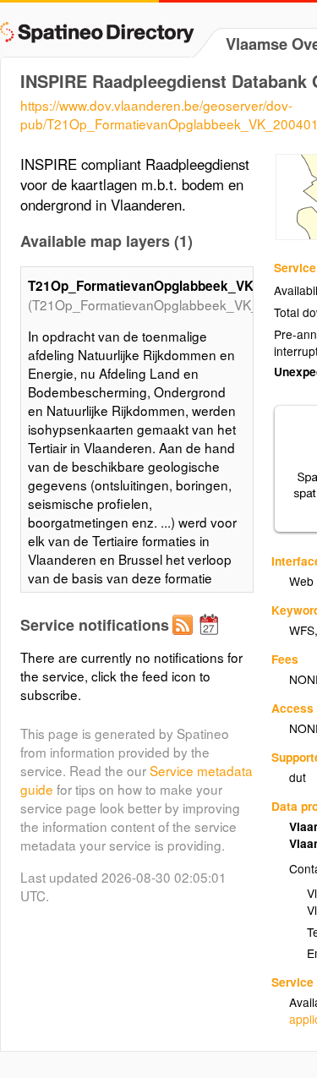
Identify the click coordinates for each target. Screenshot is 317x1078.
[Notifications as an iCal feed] (211, 638)
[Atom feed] (185, 638)
